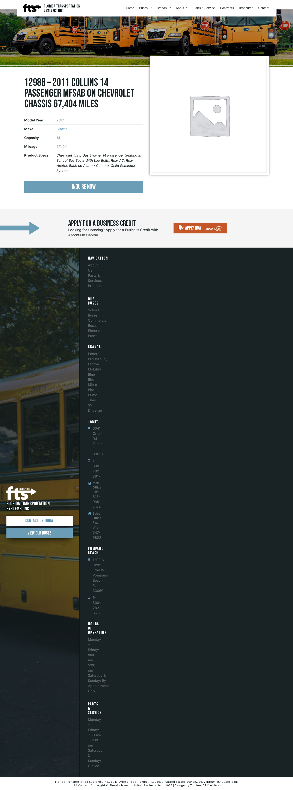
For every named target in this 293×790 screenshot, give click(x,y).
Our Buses (93, 301)
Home (130, 8)
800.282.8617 (196, 782)
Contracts (227, 8)
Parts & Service (204, 8)
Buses (143, 8)
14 (58, 138)
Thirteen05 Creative (205, 785)
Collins (61, 129)
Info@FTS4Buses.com (222, 782)
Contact (263, 8)
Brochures (246, 8)
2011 (60, 120)
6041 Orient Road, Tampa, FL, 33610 (137, 782)
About (180, 8)
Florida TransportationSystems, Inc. (62, 8)
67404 (61, 146)
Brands (162, 8)
